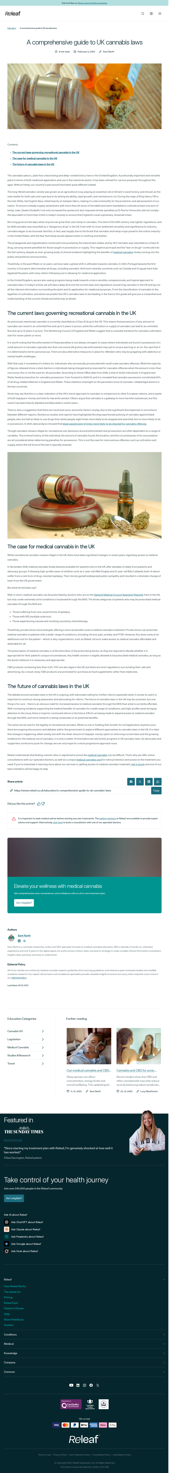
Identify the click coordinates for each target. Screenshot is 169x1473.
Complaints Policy (100, 1454)
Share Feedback (14, 1319)
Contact (8, 1325)
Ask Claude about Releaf (25, 1229)
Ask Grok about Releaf (24, 1251)
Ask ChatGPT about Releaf (27, 1222)
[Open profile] (151, 13)
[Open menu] (160, 13)
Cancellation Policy (120, 1454)
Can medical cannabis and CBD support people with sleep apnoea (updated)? (87, 1074)
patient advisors (107, 818)
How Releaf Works (15, 1286)
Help (7, 1314)
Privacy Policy (59, 1454)
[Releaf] (12, 13)
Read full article (13, 1140)
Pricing (8, 1297)
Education (11, 28)
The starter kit (12, 1291)
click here (58, 822)
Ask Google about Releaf (26, 1243)
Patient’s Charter (14, 1308)
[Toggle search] (143, 13)
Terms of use (43, 1454)
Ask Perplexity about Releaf (27, 1236)
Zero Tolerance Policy (78, 1454)
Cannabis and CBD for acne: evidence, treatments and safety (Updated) (136, 1074)
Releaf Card (11, 1302)
